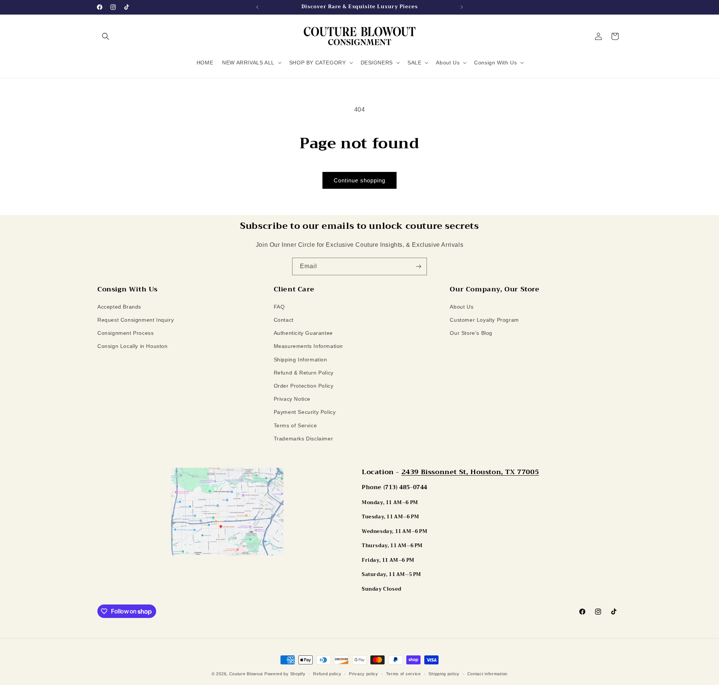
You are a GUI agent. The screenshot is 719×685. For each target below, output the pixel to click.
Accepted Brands (119, 307)
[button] (105, 36)
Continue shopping (359, 180)
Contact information (487, 674)
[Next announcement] (461, 7)
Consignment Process (125, 333)
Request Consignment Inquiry (135, 320)
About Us (461, 307)
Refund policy (327, 674)
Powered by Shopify (285, 674)
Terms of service (403, 674)
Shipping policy (443, 674)
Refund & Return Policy (304, 373)
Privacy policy (363, 674)
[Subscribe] (418, 266)
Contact (284, 320)
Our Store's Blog (471, 333)
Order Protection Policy (304, 386)
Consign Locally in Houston (132, 346)
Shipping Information (300, 360)
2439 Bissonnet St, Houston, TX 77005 (470, 472)
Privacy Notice (292, 399)
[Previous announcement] (257, 7)
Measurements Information (308, 346)
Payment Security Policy (305, 412)
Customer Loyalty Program (484, 320)
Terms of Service (295, 425)
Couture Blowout (246, 674)
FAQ (279, 307)
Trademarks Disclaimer (303, 439)
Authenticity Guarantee (303, 333)
